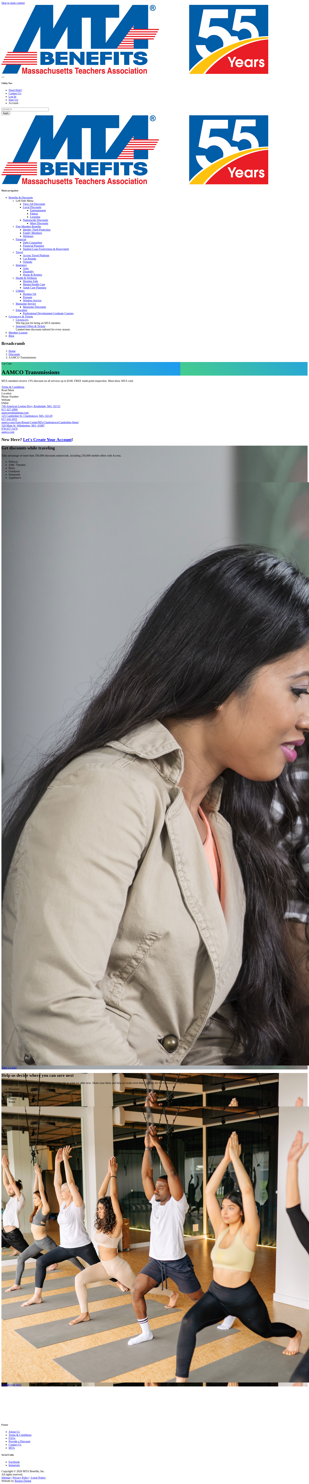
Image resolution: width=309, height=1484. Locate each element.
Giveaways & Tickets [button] (21, 316)
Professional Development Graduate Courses (48, 313)
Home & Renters (32, 274)
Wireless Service (32, 300)
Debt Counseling (32, 242)
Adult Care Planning (34, 287)
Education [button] (21, 310)
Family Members (32, 232)
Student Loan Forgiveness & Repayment (46, 249)
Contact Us (15, 93)
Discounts (14, 354)
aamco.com (7, 431)
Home (12, 351)
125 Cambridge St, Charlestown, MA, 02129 (26, 415)
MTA (12, 1447)
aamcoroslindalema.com (15, 412)
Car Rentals (29, 258)
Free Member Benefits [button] (28, 226)
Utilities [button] (20, 290)
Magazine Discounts (34, 306)
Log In (12, 96)
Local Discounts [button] (32, 207)
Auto (26, 268)
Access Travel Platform (36, 255)
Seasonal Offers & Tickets (30, 326)
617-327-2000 (9, 409)
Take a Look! (9, 1067)
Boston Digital (23, 1480)
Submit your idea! (11, 1384)
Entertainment (38, 210)
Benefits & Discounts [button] (21, 197)
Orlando (27, 261)
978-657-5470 (9, 428)
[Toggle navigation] (2, 77)
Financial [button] (21, 239)
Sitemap (6, 1477)
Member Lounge (18, 332)
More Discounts (39, 223)
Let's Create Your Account (47, 439)
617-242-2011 (9, 419)
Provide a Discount (19, 1441)
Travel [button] (19, 252)
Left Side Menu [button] (24, 200)
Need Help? (15, 90)
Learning (35, 216)
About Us (14, 1431)
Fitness (34, 213)
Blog (11, 335)
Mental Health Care (34, 284)
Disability (28, 271)
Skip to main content (13, 2)
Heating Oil (29, 294)
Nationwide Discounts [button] (35, 220)
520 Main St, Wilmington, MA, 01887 (23, 425)
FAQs (12, 1438)
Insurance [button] (21, 265)
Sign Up (13, 99)
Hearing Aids (30, 281)
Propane (27, 297)
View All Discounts (34, 203)
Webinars (28, 236)
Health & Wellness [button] (26, 277)
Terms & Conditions (12, 386)
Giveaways (22, 319)
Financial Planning (33, 245)
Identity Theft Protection (36, 229)
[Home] (134, 73)
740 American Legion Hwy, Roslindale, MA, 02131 (30, 406)
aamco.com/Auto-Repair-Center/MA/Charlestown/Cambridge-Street (40, 422)
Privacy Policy (21, 1477)
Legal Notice (38, 1477)
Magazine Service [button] (26, 303)
